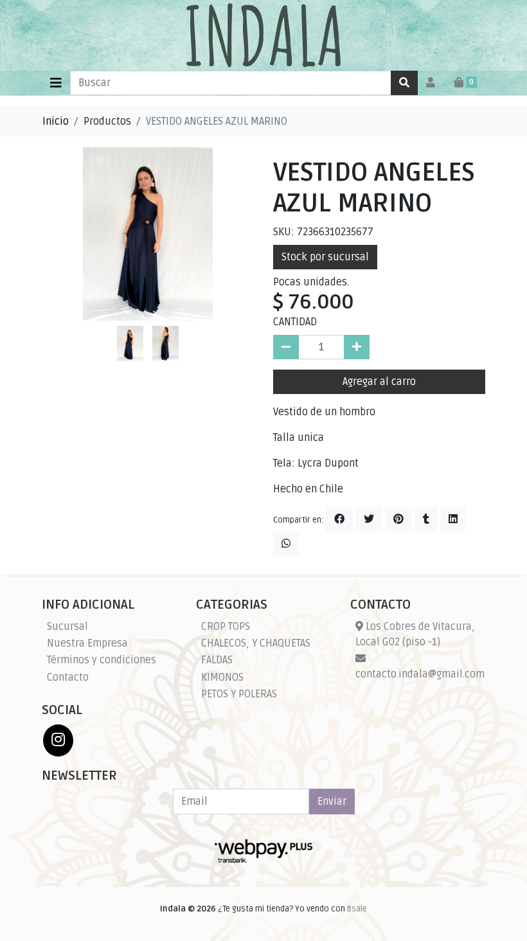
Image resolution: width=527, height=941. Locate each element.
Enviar (331, 801)
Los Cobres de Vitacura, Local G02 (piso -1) (415, 634)
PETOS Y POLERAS (239, 694)
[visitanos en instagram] (58, 740)
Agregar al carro (379, 381)
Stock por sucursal (325, 257)
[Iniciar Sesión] (430, 83)
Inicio (55, 121)
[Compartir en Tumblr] (426, 519)
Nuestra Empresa (87, 643)
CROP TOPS (225, 626)
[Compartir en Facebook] (339, 519)
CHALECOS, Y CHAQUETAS (255, 643)
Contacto (68, 677)
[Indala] (263, 35)
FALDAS (217, 660)
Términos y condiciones (101, 660)
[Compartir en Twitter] (368, 519)
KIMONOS (222, 677)
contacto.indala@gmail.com (420, 674)
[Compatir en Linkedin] (453, 519)
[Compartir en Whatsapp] (286, 544)
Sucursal (67, 626)
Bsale (357, 909)
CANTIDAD (295, 322)
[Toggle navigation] (56, 83)
